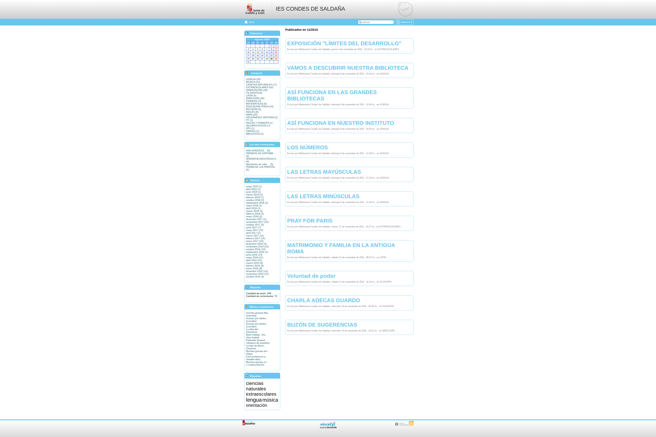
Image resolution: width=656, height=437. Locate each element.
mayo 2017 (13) (254, 230)
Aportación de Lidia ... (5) (259, 164)
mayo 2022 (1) (254, 186)
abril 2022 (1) (253, 189)
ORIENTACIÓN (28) (257, 90)
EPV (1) (250, 128)
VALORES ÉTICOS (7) (258, 125)
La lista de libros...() (256, 347)
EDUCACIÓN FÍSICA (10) (260, 106)
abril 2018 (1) (253, 208)
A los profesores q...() (257, 358)
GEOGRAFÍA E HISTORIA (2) (262, 117)
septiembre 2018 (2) (257, 202)
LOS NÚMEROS (307, 147)
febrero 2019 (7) (255, 197)
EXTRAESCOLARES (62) (259, 87)
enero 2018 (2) (254, 216)
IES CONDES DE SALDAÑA (310, 9)
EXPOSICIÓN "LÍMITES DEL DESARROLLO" (344, 43)
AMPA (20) (251, 114)
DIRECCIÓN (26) (255, 98)
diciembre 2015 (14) (257, 271)
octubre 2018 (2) (255, 200)
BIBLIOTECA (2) (255, 133)
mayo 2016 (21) (254, 257)
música (270, 400)
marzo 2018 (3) (254, 211)
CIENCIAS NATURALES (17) (261, 84)
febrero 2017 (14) (255, 238)
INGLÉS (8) (252, 112)
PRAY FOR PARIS (309, 221)
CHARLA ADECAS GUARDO (323, 300)
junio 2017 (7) (253, 227)
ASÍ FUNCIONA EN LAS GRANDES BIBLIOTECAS (332, 95)
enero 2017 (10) (255, 241)
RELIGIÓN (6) (253, 109)
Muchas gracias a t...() (257, 363)
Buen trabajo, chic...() (257, 336)
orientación (256, 405)
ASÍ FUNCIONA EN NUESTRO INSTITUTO (340, 123)
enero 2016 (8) (254, 268)
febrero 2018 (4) (255, 213)
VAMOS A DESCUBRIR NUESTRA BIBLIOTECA (347, 68)
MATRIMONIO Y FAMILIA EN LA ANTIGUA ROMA (341, 248)
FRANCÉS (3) (253, 101)
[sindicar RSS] (411, 423)
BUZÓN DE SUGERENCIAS (322, 325)
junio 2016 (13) (254, 254)
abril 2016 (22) (254, 260)
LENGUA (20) (253, 79)
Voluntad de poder (311, 276)
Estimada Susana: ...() (258, 341)
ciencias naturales (256, 386)
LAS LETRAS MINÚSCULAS (323, 196)
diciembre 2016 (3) (256, 243)
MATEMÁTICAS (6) (256, 103)
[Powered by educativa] (249, 423)
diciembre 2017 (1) (256, 219)
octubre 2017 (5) (255, 224)
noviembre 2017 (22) (257, 222)
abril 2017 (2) (253, 232)
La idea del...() (253, 330)
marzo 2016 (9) (254, 263)
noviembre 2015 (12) (257, 273)
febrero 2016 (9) (255, 265)
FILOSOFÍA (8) (254, 92)
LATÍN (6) (251, 95)
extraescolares (261, 394)
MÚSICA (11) (253, 81)
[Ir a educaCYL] (328, 427)
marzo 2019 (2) (254, 194)
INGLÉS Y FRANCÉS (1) (259, 122)
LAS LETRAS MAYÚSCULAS (324, 172)
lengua (254, 400)
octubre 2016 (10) (255, 249)
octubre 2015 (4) (255, 276)
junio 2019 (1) (253, 191)
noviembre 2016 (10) (257, 246)
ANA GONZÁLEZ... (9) (258, 150)
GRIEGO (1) (252, 131)
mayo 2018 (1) (254, 205)
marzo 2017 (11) (255, 235)
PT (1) (249, 120)
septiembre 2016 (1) (257, 252)
